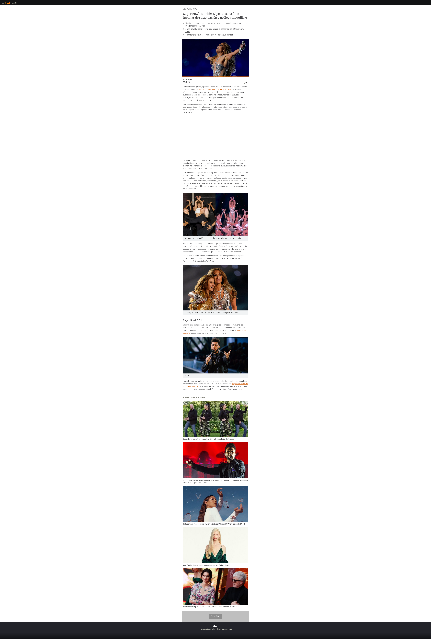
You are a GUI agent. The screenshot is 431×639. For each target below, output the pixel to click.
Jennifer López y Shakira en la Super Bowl (214, 89)
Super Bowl (215, 616)
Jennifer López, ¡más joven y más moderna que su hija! (209, 35)
